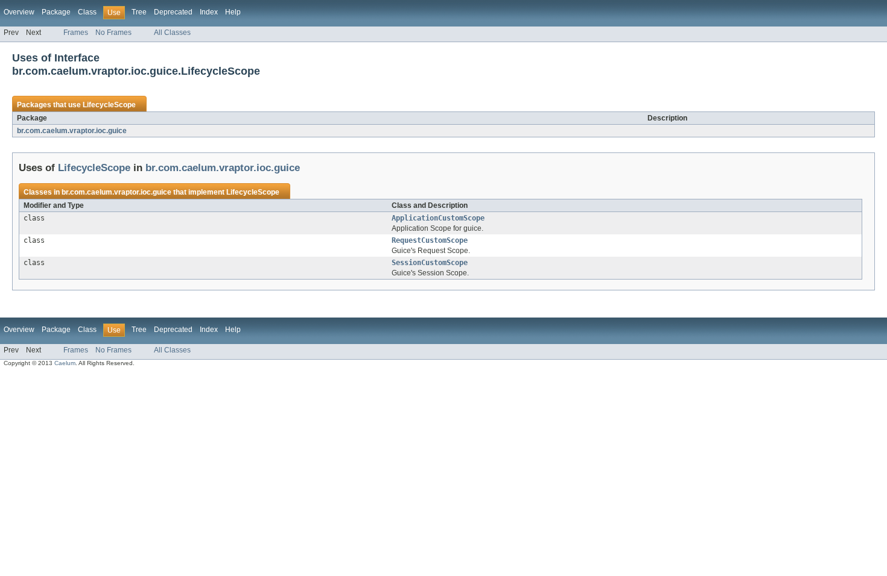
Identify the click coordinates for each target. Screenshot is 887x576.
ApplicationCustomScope (438, 218)
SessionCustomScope (430, 262)
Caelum (64, 363)
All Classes (172, 32)
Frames (75, 32)
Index (209, 12)
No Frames (113, 32)
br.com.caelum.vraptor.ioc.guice (72, 131)
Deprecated (173, 12)
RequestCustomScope (430, 240)
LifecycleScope (109, 105)
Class (87, 12)
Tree (139, 12)
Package (56, 12)
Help (233, 12)
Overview (19, 12)
